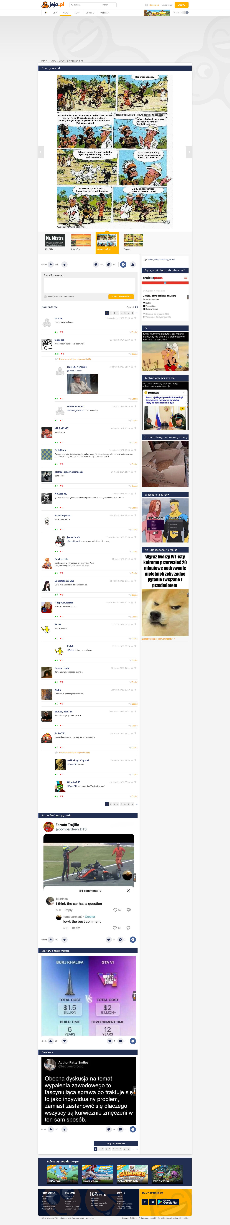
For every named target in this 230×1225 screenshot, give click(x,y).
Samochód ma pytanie (56, 815)
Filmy (76, 13)
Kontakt (119, 1196)
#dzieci (172, 260)
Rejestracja (94, 1198)
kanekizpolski (63, 515)
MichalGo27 (62, 428)
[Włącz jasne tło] (182, 12)
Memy (65, 13)
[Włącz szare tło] (185, 12)
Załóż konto (167, 5)
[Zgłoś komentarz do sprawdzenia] (132, 318)
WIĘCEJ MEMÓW (116, 1143)
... (132, 1149)
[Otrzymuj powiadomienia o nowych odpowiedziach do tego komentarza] (136, 318)
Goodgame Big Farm (73, 1209)
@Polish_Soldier (74, 371)
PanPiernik (61, 559)
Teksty (44, 1199)
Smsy (43, 1201)
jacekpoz (59, 339)
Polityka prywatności (124, 1204)
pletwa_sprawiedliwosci (69, 471)
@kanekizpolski (74, 541)
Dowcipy (90, 13)
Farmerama (69, 1196)
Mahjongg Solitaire (48, 1209)
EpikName (60, 450)
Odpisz (135, 332)
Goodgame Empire (72, 1206)
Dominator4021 (75, 406)
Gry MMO (70, 1193)
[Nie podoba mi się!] (68, 264)
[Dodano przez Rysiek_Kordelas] (82, 393)
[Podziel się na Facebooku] (123, 264)
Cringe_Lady (62, 668)
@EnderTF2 (72, 764)
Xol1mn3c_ (61, 493)
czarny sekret (75, 61)
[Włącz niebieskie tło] (187, 12)
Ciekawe (47, 1052)
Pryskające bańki (48, 1206)
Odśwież (130, 307)
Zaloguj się (154, 5)
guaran (59, 318)
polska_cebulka (63, 711)
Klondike (68, 1204)
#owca (150, 260)
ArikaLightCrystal (78, 760)
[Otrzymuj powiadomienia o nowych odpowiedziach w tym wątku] (136, 340)
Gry (55, 13)
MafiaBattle (69, 1199)
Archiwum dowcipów (49, 1204)
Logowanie (94, 1201)
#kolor (156, 260)
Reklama (120, 1199)
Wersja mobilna (47, 1196)
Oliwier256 (73, 782)
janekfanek (73, 537)
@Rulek (70, 650)
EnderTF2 (60, 733)
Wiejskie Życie (70, 1201)
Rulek (58, 624)
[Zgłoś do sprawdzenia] (133, 264)
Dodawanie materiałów (98, 1203)
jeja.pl (44, 61)
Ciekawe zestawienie (55, 950)
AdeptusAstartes (64, 602)
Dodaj (181, 5)
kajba (58, 689)
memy (53, 61)
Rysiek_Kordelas (77, 366)
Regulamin (121, 1201)
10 (128, 1149)
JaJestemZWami (64, 580)
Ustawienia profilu (96, 1206)
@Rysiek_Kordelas (75, 410)
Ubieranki (105, 13)
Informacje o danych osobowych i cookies (125, 1207)
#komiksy (164, 260)
